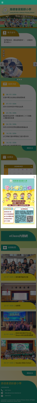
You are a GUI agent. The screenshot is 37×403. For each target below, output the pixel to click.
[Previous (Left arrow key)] (3, 201)
